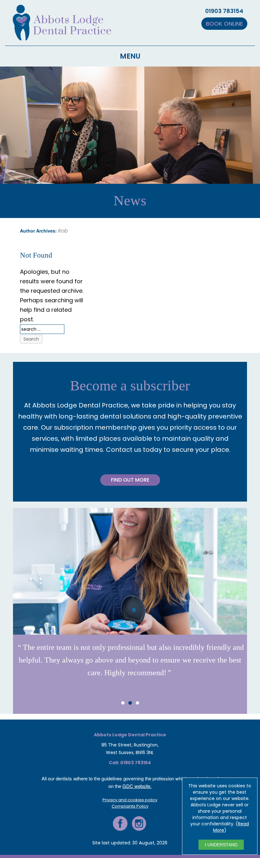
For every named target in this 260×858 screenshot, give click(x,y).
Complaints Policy (130, 806)
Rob (63, 230)
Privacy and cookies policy (129, 800)
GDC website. (137, 786)
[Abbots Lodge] (62, 36)
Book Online (224, 24)
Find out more (130, 479)
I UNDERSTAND (221, 844)
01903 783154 (224, 11)
